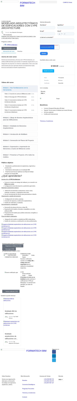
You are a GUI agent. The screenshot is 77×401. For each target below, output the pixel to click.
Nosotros (24, 380)
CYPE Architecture (12, 45)
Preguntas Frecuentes (28, 388)
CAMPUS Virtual (67, 2)
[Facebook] (54, 352)
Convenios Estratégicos (28, 384)
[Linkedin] (54, 356)
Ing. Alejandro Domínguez (16, 32)
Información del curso (8, 51)
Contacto (24, 397)
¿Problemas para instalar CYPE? (11, 251)
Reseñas (19, 51)
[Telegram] (54, 360)
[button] (48, 2)
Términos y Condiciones (46, 121)
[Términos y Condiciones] (42, 118)
